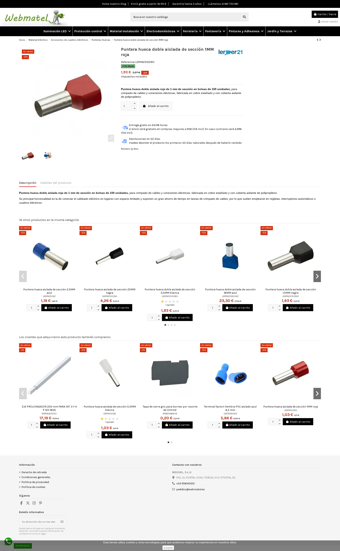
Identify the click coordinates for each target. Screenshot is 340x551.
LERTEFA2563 (230, 413)
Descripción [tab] (27, 183)
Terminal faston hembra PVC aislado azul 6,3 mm (230, 408)
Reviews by (129, 148)
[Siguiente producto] (320, 40)
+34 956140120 (185, 483)
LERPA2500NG (109, 296)
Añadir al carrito (158, 106)
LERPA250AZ (49, 296)
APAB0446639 (170, 413)
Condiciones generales (35, 477)
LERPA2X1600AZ (230, 296)
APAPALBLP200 (49, 413)
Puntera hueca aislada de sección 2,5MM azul (49, 291)
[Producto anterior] (318, 40)
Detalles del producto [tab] (55, 183)
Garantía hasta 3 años (187, 4)
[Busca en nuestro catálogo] (244, 17)
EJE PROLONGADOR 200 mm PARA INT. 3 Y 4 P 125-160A (49, 408)
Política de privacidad (35, 482)
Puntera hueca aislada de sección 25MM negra (109, 291)
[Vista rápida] (76, 232)
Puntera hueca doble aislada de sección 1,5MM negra (290, 291)
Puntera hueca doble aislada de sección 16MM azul (230, 291)
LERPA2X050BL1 (170, 296)
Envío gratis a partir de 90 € (148, 4)
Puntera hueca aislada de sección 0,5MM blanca (110, 408)
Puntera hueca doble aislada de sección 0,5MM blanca (170, 291)
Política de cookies (33, 487)
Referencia (128, 62)
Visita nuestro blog (114, 4)
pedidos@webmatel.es (190, 489)
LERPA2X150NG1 (291, 296)
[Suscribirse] (62, 521)
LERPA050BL (109, 413)
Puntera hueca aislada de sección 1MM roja (290, 406)
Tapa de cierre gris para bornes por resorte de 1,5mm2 (170, 408)
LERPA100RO (290, 410)
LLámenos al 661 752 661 (223, 4)
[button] (90, 31)
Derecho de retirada (34, 472)
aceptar (168, 547)
